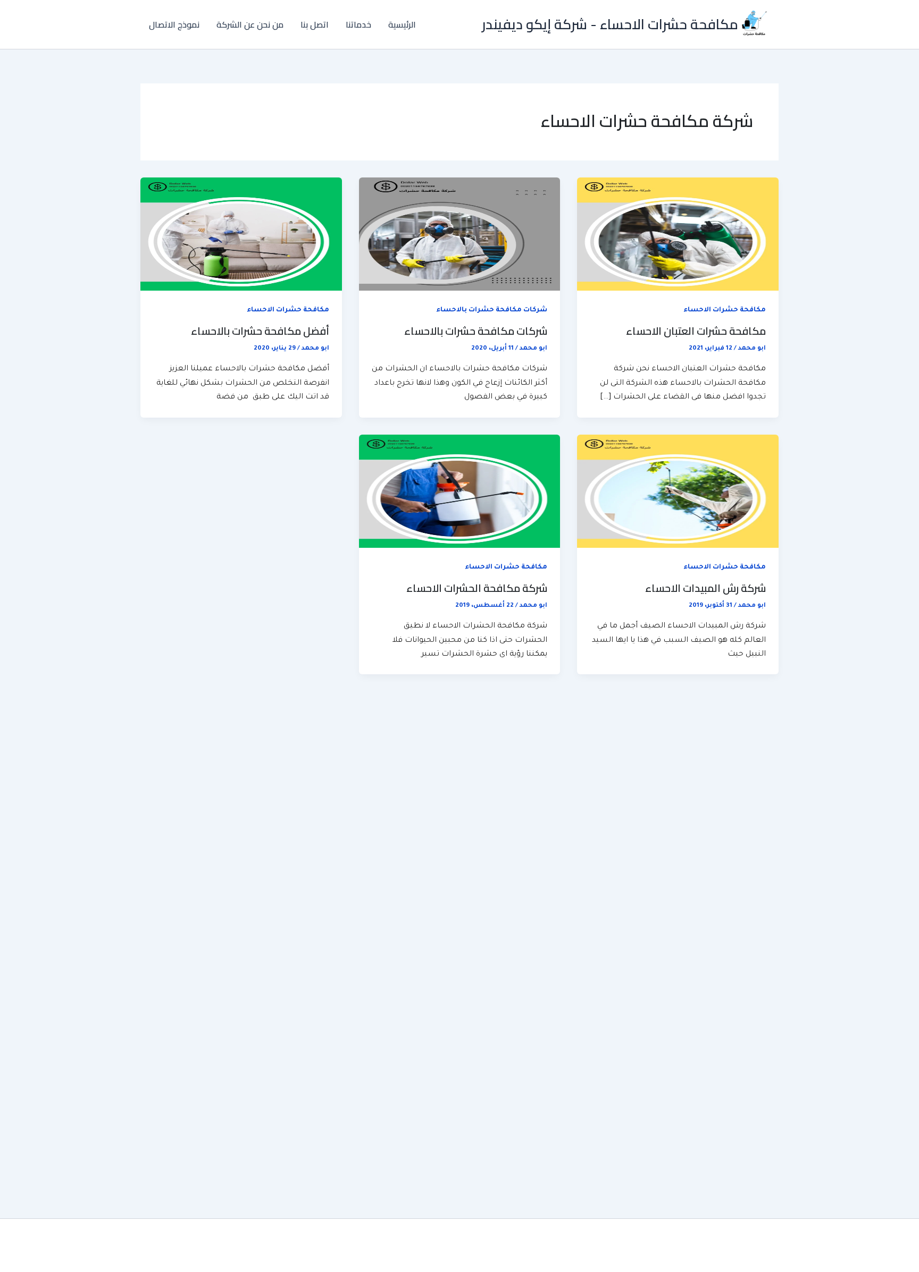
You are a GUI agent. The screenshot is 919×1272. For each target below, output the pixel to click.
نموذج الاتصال (174, 24)
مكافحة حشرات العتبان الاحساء (696, 331)
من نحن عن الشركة (249, 24)
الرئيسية (402, 24)
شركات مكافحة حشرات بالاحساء (491, 310)
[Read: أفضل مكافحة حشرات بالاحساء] (241, 235)
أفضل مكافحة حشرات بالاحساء (260, 331)
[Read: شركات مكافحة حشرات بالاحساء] (460, 235)
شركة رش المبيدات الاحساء (705, 588)
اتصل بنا (314, 24)
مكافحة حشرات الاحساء (724, 310)
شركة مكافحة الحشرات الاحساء (476, 588)
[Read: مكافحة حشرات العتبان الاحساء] (678, 235)
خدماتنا (358, 24)
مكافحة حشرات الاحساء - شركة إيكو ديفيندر (610, 24)
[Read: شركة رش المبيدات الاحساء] (678, 492)
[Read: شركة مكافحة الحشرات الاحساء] (460, 492)
